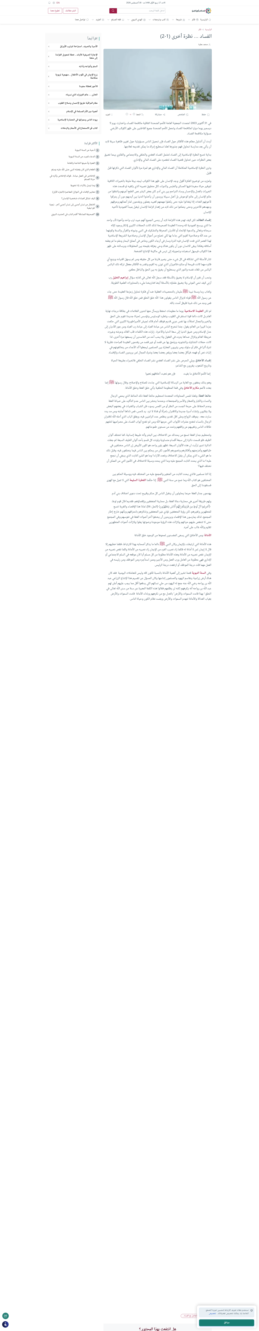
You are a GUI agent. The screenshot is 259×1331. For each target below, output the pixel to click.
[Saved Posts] (49, 3)
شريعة (179, 20)
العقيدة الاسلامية (194, 311)
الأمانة (207, 535)
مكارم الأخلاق (191, 388)
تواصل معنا (80, 20)
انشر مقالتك (70, 11)
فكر (193, 20)
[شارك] (5, 1315)
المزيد (98, 20)
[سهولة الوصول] (54, 3)
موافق (226, 1323)
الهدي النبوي (136, 20)
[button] (134, 114)
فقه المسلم (116, 20)
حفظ (204, 115)
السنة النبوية (199, 573)
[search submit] (113, 10)
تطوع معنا (55, 11)
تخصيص (212, 1313)
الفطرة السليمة (138, 480)
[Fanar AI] (5, 1324)
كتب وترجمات (159, 20)
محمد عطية (203, 44)
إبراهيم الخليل (120, 277)
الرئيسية (204, 20)
